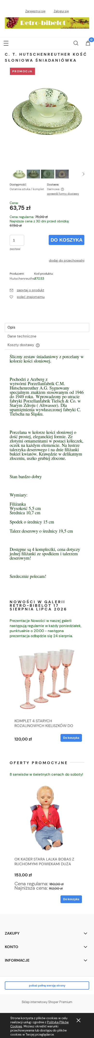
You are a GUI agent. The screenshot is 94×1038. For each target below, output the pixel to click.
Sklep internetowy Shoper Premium (47, 1002)
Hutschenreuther (23, 278)
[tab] (47, 327)
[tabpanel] (47, 473)
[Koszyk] (88, 46)
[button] (6, 42)
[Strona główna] (47, 22)
